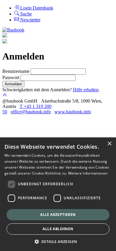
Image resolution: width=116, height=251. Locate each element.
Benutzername (16, 71)
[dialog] (58, 194)
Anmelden (13, 84)
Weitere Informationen (87, 173)
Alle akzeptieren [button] (58, 214)
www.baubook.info (72, 111)
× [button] (109, 144)
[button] (58, 241)
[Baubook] (13, 29)
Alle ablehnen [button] (58, 228)
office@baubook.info (31, 111)
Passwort (11, 77)
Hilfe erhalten (85, 89)
